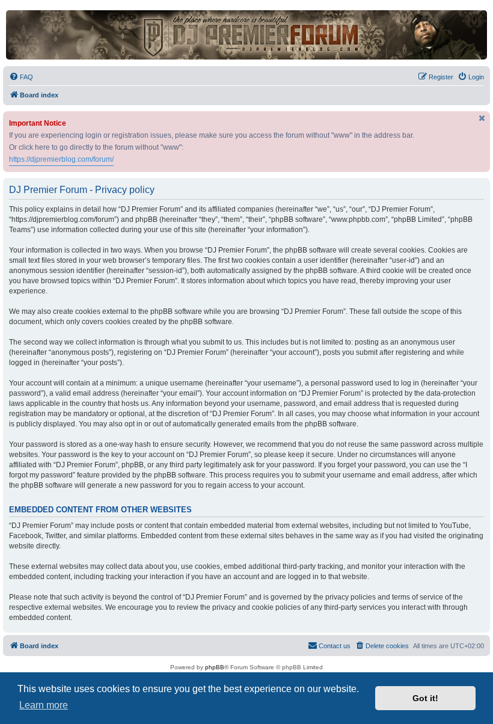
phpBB (214, 667)
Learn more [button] (43, 705)
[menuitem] (21, 77)
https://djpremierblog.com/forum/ (61, 159)
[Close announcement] (482, 118)
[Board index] (246, 35)
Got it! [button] (425, 698)
